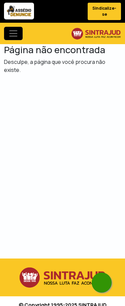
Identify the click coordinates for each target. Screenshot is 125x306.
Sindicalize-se (104, 11)
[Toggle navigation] (13, 33)
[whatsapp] (102, 283)
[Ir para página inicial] (96, 33)
